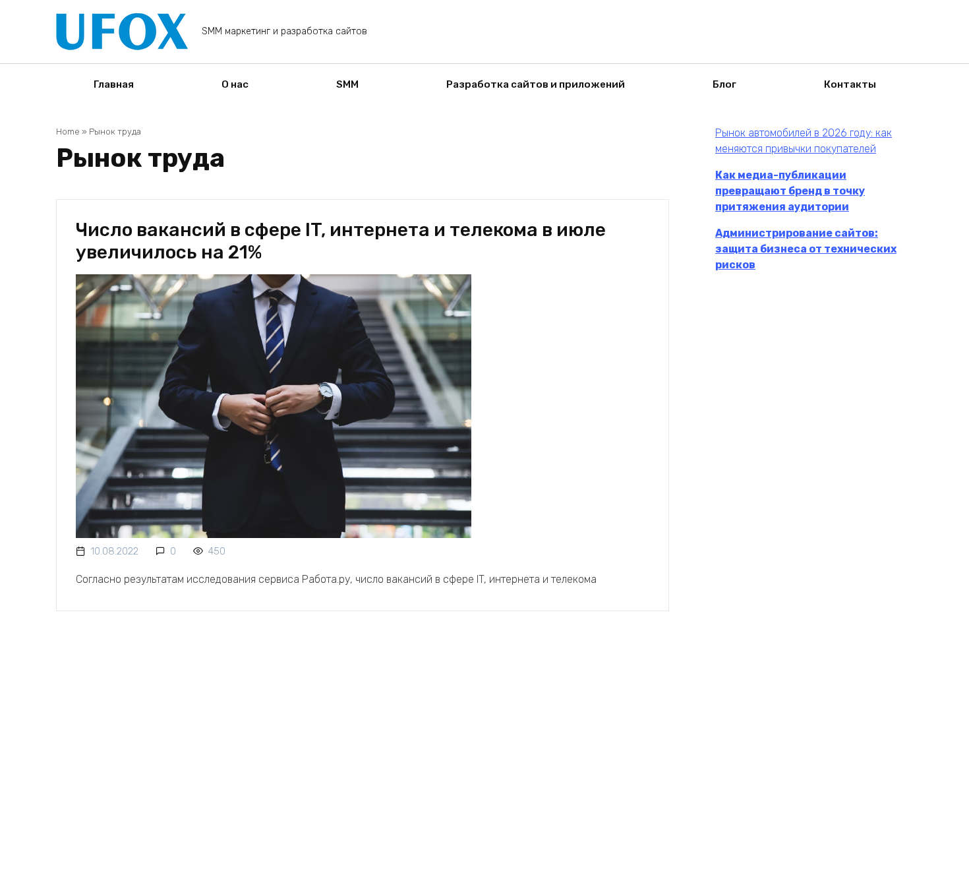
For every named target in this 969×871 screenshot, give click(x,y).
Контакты (850, 84)
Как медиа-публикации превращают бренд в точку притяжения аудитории (790, 191)
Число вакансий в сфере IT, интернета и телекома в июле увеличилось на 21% (341, 241)
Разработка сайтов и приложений (535, 84)
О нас (235, 84)
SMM (347, 84)
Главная (114, 84)
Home (68, 131)
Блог (724, 84)
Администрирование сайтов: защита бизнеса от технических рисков (805, 249)
